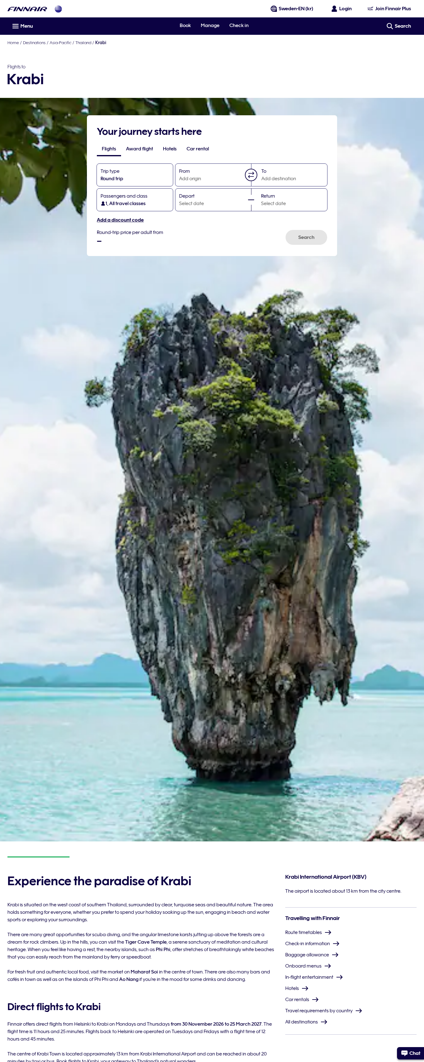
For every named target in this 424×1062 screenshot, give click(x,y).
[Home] (27, 9)
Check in (239, 25)
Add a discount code (120, 220)
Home (13, 42)
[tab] (109, 149)
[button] (251, 175)
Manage (210, 25)
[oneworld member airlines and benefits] (58, 9)
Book (185, 25)
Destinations (34, 42)
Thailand (83, 42)
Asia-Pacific (60, 42)
